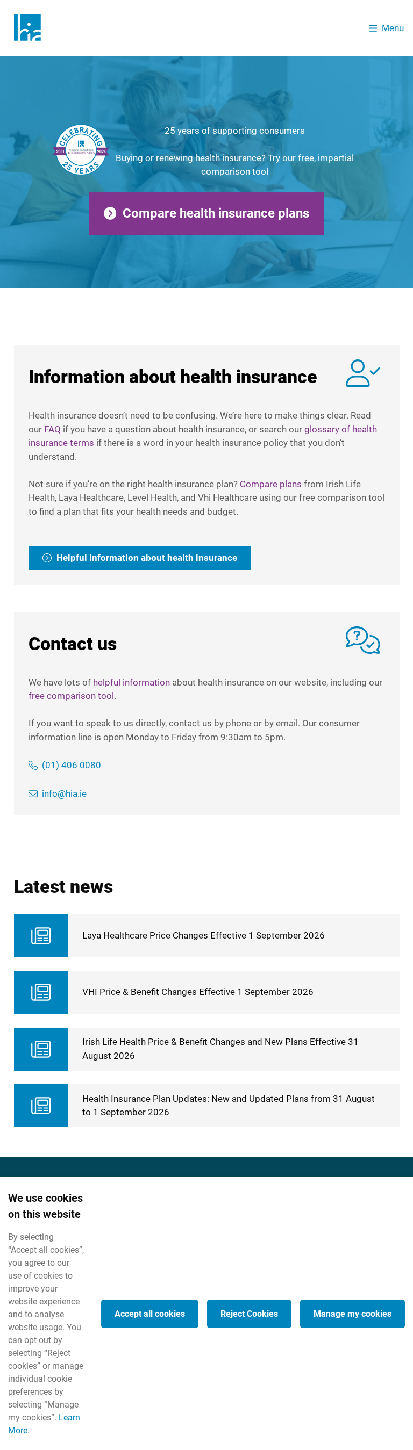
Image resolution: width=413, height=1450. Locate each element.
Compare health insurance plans (216, 213)
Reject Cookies (249, 1314)
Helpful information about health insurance (146, 557)
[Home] (31, 28)
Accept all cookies (150, 1314)
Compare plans (271, 484)
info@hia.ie (64, 793)
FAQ (52, 429)
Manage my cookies (352, 1314)
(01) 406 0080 (71, 765)
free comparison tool (71, 695)
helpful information (131, 682)
